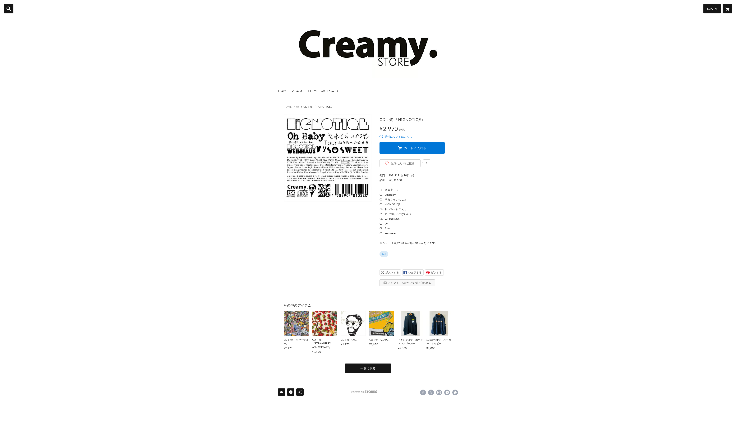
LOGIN (712, 8)
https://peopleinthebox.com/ (455, 392)
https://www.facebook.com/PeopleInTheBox (423, 392)
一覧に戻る (368, 368)
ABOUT (298, 90)
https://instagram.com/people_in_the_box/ (439, 392)
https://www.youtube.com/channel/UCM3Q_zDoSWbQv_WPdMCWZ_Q (447, 392)
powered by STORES (364, 391)
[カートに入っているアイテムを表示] (727, 8)
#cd (384, 254)
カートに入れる (415, 148)
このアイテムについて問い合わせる (409, 282)
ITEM (312, 90)
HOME (283, 90)
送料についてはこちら (398, 136)
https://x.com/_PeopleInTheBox (431, 392)
